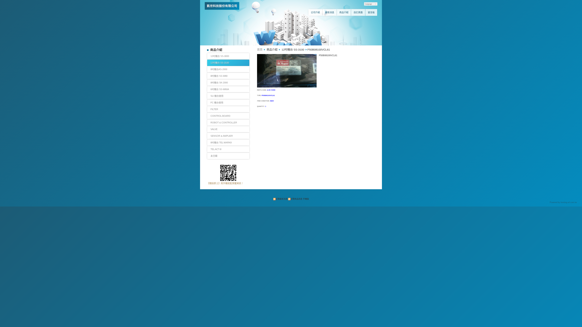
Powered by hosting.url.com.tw (563, 202)
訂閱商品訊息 (296, 199)
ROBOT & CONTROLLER (224, 122)
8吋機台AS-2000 (219, 69)
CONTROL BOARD (220, 116)
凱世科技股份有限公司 (222, 6)
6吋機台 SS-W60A (220, 89)
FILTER (214, 109)
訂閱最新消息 (282, 199)
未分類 (214, 156)
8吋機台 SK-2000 (219, 82)
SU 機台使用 (217, 96)
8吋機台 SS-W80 (219, 76)
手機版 (306, 199)
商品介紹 (272, 49)
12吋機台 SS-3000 (220, 56)
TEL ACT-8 (216, 149)
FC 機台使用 (217, 102)
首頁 (260, 49)
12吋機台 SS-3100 (220, 62)
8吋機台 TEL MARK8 (221, 142)
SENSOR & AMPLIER (222, 136)
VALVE (214, 129)
